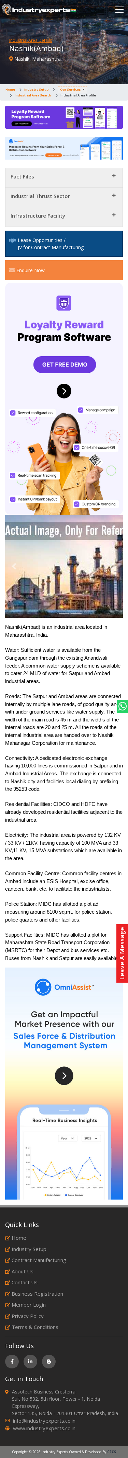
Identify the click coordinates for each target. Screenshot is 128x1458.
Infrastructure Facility (38, 215)
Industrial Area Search (33, 95)
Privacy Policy (28, 1315)
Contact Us (25, 1282)
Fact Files (22, 176)
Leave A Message (122, 953)
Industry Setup (36, 89)
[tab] (64, 178)
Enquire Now (30, 270)
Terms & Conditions (35, 1326)
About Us (22, 1271)
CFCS (111, 1451)
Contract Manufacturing (39, 1260)
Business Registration (37, 1293)
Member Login (29, 1304)
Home (10, 89)
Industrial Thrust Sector (40, 196)
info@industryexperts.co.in (44, 1420)
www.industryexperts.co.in (44, 1428)
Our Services (70, 89)
